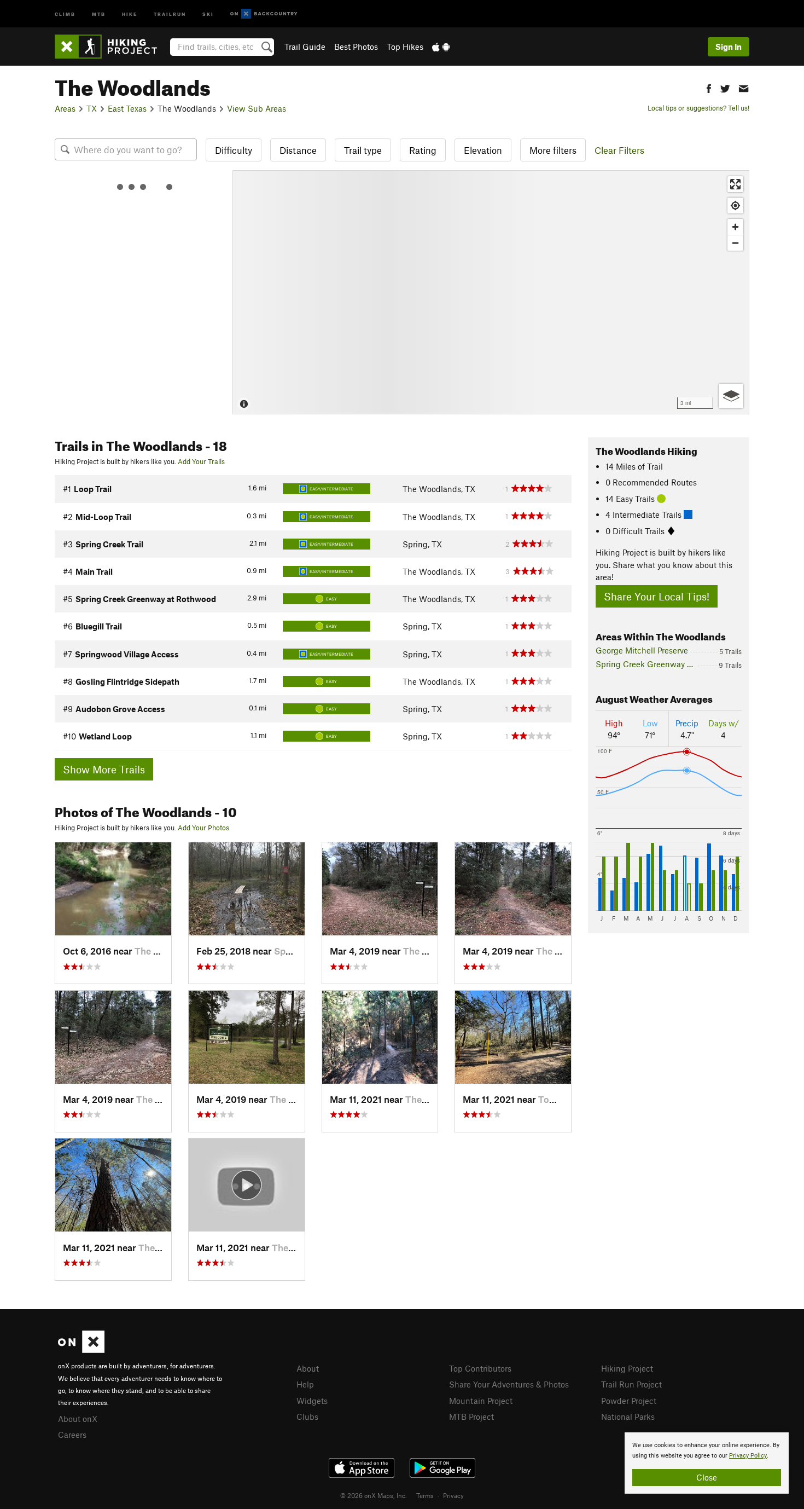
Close (706, 1477)
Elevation (483, 149)
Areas (65, 108)
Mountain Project (480, 1401)
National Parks (628, 1416)
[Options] (731, 396)
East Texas (127, 108)
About (307, 1368)
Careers (72, 1434)
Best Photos (356, 46)
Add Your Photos (203, 827)
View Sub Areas (256, 108)
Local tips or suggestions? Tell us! (698, 107)
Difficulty (233, 149)
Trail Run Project (631, 1384)
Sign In (728, 46)
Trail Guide (304, 46)
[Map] (491, 292)
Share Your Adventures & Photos (509, 1384)
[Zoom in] (735, 227)
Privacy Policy (748, 1455)
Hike (129, 13)
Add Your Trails (201, 461)
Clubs (307, 1416)
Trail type (363, 149)
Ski (208, 13)
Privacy (453, 1495)
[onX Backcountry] (264, 14)
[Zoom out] (735, 243)
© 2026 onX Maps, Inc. (373, 1495)
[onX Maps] (81, 1350)
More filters (552, 149)
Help (305, 1384)
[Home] (111, 46)
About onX (77, 1419)
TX (91, 108)
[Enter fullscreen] (735, 184)
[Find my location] (735, 205)
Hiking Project (627, 1368)
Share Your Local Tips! (656, 596)
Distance (298, 149)
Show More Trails (104, 769)
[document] (706, 1463)
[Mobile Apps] (441, 46)
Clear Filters (619, 149)
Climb (65, 13)
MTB (99, 13)
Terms (425, 1495)
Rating (422, 149)
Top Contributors (480, 1368)
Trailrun (170, 13)
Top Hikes (405, 46)
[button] (709, 87)
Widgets (312, 1401)
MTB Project (471, 1416)
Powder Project (628, 1401)
